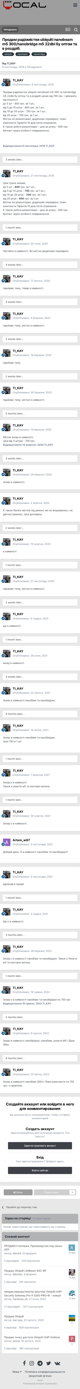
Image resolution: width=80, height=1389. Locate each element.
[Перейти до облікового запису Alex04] (72, 1247)
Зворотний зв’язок (40, 1375)
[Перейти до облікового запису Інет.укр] (72, 1318)
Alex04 (17, 1253)
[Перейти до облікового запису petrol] (72, 1339)
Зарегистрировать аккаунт (40, 1145)
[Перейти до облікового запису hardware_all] (72, 1293)
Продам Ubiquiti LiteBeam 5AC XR (25, 1270)
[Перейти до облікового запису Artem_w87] (6, 842)
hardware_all (20, 1299)
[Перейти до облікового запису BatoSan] (72, 1272)
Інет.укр (17, 1320)
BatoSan (17, 1274)
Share (19, 1192)
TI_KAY (11, 63)
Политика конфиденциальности (45, 1371)
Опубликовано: (33, 84)
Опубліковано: (33, 175)
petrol (16, 1340)
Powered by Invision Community (40, 1383)
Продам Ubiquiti (14, 1316)
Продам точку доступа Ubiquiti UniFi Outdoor (32, 1337)
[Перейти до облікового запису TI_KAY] (6, 82)
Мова (16, 1371)
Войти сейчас (40, 1170)
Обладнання (34, 66)
